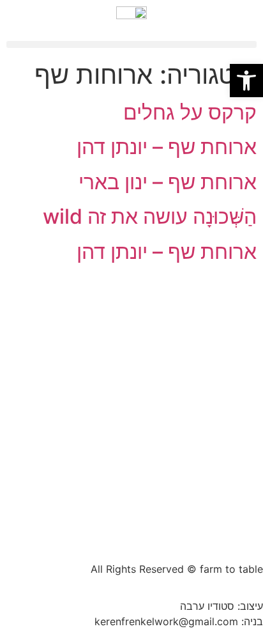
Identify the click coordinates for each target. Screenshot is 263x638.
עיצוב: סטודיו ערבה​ (221, 606)
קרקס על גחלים (190, 112)
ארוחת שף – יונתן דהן (167, 146)
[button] (131, 44)
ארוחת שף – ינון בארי (168, 181)
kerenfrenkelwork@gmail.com (166, 621)
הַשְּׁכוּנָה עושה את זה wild (150, 216)
